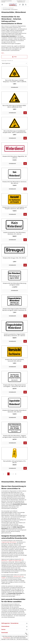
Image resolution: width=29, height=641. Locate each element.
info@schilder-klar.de (21, 1)
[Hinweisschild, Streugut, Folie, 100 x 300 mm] (14, 250)
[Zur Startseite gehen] (14, 4)
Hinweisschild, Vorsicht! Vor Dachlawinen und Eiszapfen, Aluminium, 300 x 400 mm (14, 207)
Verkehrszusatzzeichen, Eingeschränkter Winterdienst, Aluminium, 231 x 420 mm (14, 334)
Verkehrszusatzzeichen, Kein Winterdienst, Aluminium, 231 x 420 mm (14, 233)
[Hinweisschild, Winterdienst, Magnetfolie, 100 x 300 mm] (14, 148)
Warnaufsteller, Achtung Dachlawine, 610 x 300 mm (14, 461)
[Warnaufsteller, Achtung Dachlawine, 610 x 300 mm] (14, 453)
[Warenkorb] (23, 4)
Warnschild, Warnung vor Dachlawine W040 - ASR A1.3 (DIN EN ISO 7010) (14, 106)
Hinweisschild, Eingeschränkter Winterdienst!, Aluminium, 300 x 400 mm (14, 411)
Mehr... (3, 53)
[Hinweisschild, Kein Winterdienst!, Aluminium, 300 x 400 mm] (14, 174)
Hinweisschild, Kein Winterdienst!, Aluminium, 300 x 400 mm (14, 182)
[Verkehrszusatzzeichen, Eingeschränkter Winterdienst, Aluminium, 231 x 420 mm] (14, 326)
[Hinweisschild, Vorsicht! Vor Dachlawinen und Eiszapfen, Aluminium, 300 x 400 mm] (14, 199)
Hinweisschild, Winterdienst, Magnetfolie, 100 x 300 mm (15, 157)
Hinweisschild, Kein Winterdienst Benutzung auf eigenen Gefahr (14, 284)
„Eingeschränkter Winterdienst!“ (9, 542)
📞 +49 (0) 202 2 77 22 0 (21, 0)
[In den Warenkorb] (25, 112)
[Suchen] (19, 4)
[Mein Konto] (26, 4)
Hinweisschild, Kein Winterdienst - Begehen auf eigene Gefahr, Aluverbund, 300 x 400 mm (14, 436)
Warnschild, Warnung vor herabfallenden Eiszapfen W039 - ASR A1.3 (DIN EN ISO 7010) (14, 131)
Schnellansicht (14, 87)
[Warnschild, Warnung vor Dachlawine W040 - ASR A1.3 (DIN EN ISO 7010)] (14, 98)
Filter (15, 56)
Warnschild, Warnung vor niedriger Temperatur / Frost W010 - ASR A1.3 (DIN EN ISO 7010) (14, 80)
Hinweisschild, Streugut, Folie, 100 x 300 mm (14, 258)
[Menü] (2, 4)
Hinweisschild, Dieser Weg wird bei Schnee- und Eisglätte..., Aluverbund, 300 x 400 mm (14, 385)
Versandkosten (6, 637)
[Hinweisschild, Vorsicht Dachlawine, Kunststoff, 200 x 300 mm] (14, 352)
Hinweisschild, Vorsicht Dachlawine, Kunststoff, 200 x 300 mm (14, 360)
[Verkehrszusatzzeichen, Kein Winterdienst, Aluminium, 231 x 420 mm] (14, 225)
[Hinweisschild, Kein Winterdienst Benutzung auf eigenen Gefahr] (14, 275)
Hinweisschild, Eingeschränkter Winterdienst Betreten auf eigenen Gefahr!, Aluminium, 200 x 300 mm (14, 309)
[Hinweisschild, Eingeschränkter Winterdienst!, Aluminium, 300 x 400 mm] (14, 402)
